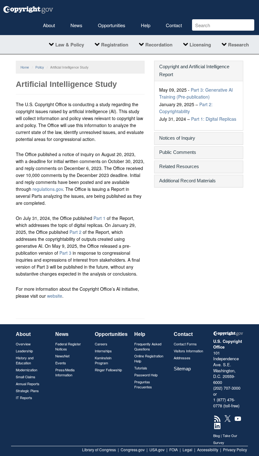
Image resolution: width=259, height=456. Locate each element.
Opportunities (111, 25)
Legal (187, 449)
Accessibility (207, 449)
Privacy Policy (235, 449)
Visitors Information (188, 350)
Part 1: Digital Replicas (213, 119)
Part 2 (75, 232)
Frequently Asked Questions (147, 346)
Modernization (26, 369)
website (54, 296)
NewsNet (62, 355)
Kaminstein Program (103, 360)
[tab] (198, 71)
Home (25, 67)
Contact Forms (185, 343)
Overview (23, 343)
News (76, 25)
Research (238, 44)
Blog (216, 435)
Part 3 (65, 253)
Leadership (24, 350)
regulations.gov (48, 189)
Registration (114, 44)
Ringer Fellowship (108, 369)
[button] (198, 70)
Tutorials (140, 367)
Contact (174, 25)
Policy (39, 67)
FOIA (173, 449)
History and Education (24, 360)
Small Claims (25, 376)
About (49, 25)
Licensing (200, 44)
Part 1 (99, 218)
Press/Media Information (65, 372)
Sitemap (182, 368)
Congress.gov (133, 449)
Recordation (158, 44)
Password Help (146, 374)
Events (60, 362)
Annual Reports (27, 383)
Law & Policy (69, 44)
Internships (103, 350)
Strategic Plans (27, 390)
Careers (101, 343)
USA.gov (157, 449)
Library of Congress (99, 449)
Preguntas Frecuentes (143, 384)
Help (145, 25)
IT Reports (24, 397)
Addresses (182, 357)
